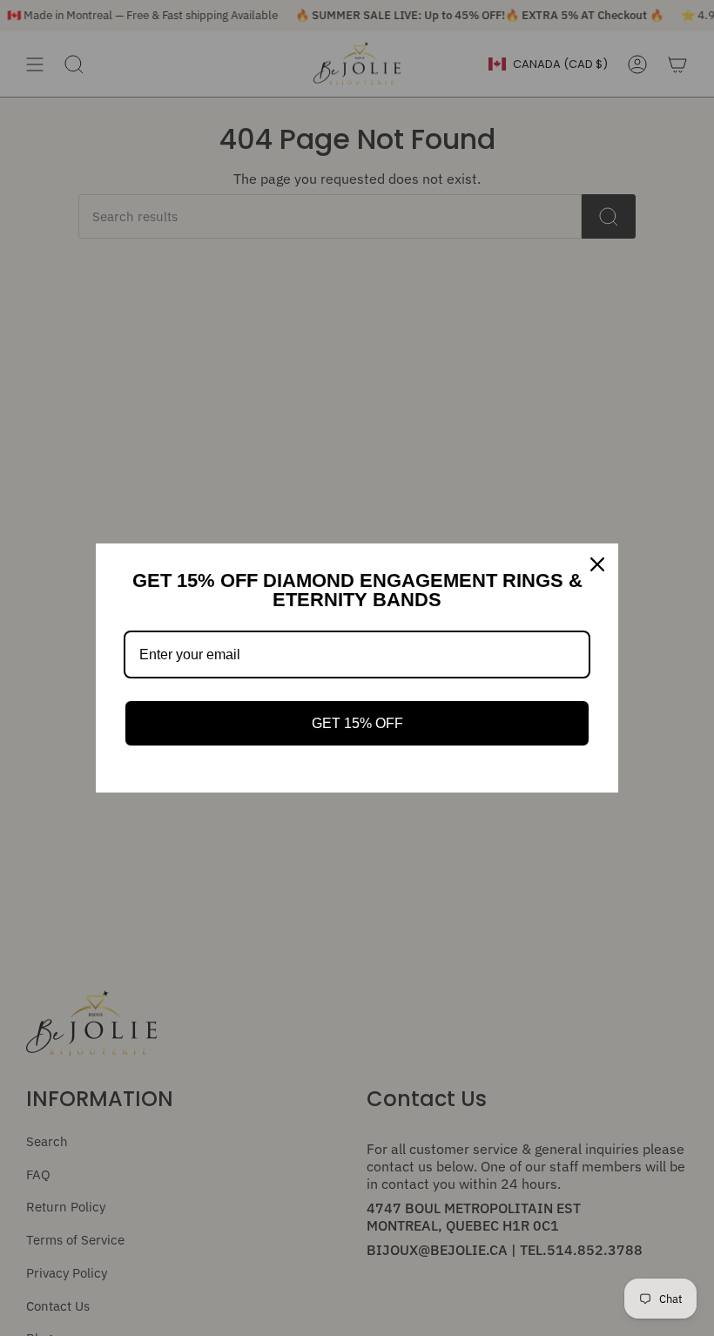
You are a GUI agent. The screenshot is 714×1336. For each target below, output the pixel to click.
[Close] (597, 564)
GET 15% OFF (357, 723)
